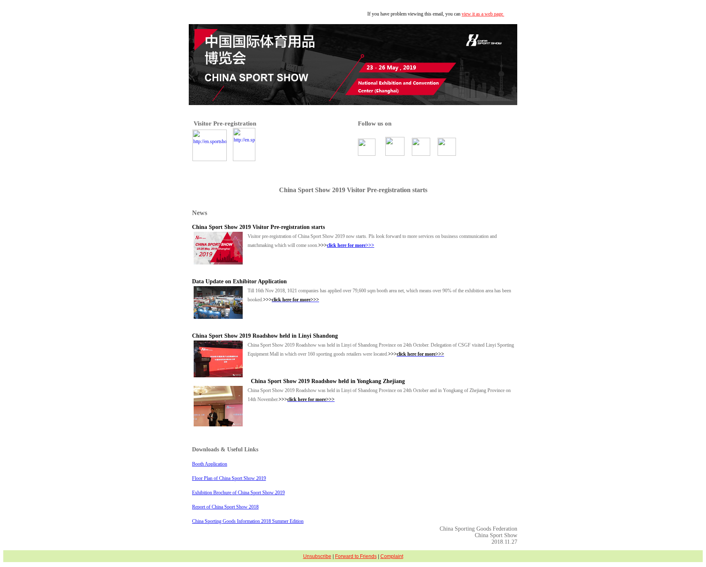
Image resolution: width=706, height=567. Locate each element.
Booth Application (209, 464)
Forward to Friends (356, 556)
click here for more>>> (350, 245)
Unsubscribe (317, 556)
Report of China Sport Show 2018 (225, 507)
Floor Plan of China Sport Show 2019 (229, 478)
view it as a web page (483, 14)
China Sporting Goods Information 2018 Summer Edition (248, 521)
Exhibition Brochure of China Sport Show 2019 (238, 492)
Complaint (391, 556)
